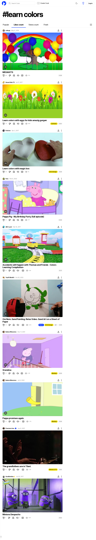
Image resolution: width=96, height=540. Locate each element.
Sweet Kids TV (10, 82)
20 (60, 123)
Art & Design (53, 171)
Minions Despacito (11, 514)
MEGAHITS (8, 72)
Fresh (46, 25)
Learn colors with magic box (16, 168)
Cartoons (54, 123)
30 (60, 469)
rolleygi (8, 30)
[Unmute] (5, 67)
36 (60, 325)
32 (60, 518)
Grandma (7, 370)
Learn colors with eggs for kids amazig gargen (25, 120)
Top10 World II (10, 277)
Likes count (18, 25)
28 (60, 75)
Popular (6, 25)
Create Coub (44, 3)
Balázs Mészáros (11, 332)
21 (60, 270)
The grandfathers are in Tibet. (17, 466)
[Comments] (14, 75)
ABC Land (9, 227)
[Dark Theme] (76, 3)
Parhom (8, 130)
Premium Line (10, 428)
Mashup (54, 373)
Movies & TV (53, 469)
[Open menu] (1, 537)
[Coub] (4, 3)
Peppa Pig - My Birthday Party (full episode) (23, 216)
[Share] (58, 30)
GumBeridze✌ (10, 476)
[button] (91, 24)
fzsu (7, 178)
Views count (33, 25)
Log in (90, 3)
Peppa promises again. (13, 418)
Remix (41, 325)
